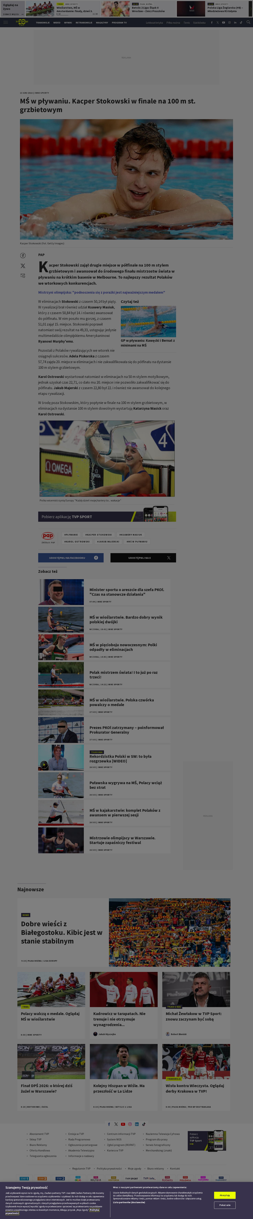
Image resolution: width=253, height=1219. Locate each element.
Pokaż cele (224, 1205)
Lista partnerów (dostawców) (129, 1202)
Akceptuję (225, 1195)
